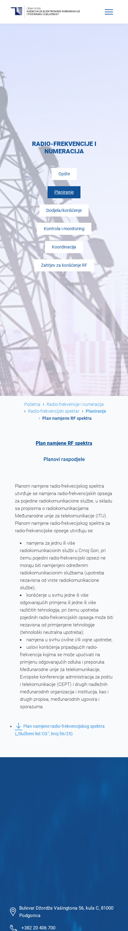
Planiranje (64, 192)
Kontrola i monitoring (64, 228)
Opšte (64, 174)
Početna (32, 404)
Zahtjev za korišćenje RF (64, 265)
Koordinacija (64, 247)
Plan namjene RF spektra (64, 443)
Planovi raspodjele (64, 459)
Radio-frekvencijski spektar (54, 411)
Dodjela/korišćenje (64, 210)
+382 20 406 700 (38, 928)
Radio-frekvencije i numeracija (75, 404)
